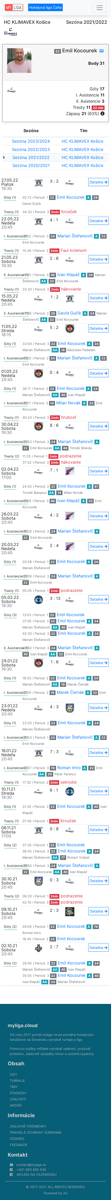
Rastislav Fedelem (81, 350)
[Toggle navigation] (99, 8)
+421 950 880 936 (31, 1170)
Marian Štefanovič (75, 235)
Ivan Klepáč (68, 274)
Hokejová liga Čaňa (45, 7)
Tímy (14, 1087)
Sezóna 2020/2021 (31, 165)
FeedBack (18, 1145)
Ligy (13, 1074)
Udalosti (18, 1099)
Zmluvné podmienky (28, 1126)
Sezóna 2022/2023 (31, 149)
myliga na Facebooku (37, 1175)
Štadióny (18, 1093)
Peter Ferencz (65, 774)
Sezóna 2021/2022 (31, 157)
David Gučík (31, 204)
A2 (65, 1193)
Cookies (17, 1139)
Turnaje (17, 1081)
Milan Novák (68, 402)
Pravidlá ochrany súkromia (35, 1132)
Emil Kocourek (71, 197)
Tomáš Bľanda (81, 448)
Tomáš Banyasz (34, 493)
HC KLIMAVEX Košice (82, 141)
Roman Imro (69, 767)
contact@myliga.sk (31, 1165)
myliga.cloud (23, 1025)
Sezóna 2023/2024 (31, 141)
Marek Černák (78, 684)
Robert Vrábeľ (78, 857)
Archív (16, 1105)
